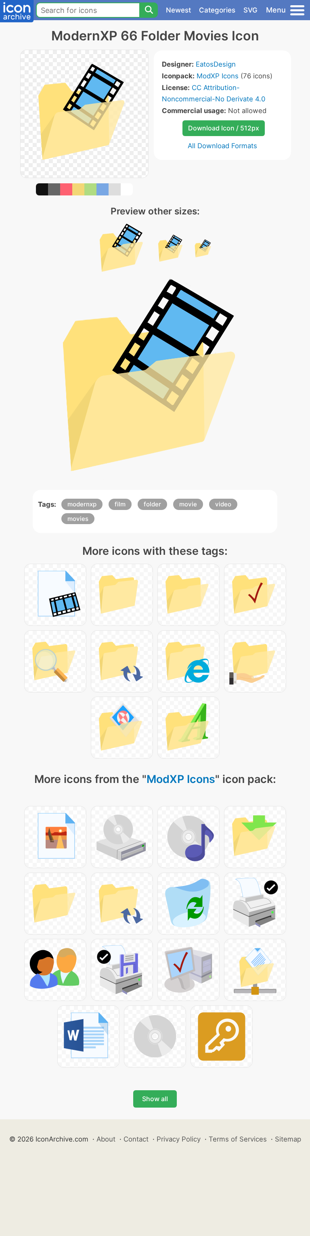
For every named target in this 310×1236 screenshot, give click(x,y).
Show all (155, 1099)
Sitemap (288, 1139)
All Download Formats (222, 146)
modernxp (81, 504)
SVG (250, 10)
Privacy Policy (179, 1139)
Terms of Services (238, 1139)
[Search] (148, 10)
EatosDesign (216, 64)
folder (152, 504)
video (223, 504)
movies (77, 519)
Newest (178, 10)
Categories (217, 10)
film (120, 504)
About (105, 1139)
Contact (136, 1139)
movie (188, 504)
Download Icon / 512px (223, 128)
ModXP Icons (218, 76)
